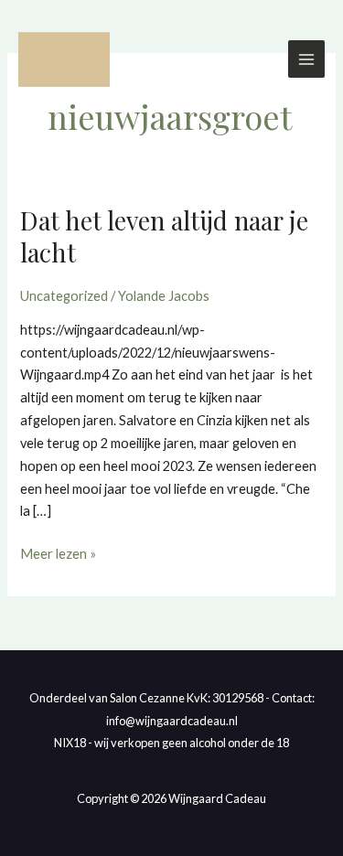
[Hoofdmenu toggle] (306, 58)
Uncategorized (64, 296)
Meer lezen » (58, 552)
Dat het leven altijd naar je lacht (164, 236)
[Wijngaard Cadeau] (64, 59)
